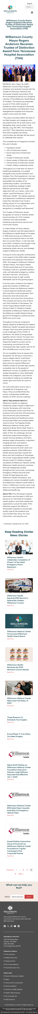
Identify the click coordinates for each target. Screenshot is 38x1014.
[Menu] (32, 12)
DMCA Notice (10, 999)
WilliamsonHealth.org (11, 490)
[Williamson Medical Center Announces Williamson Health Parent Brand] (19, 621)
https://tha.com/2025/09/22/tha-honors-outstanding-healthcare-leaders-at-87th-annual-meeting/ (17, 394)
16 (23, 870)
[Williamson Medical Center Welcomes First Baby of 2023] (19, 688)
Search (29, 4)
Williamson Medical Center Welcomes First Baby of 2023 (19, 700)
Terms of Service (23, 1009)
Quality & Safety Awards (13, 989)
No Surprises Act (11, 996)
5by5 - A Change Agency (29, 1012)
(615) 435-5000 (9, 944)
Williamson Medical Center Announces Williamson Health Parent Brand (19, 633)
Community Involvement (14, 983)
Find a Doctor (10, 954)
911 (20, 946)
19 (15, 874)
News (7, 979)
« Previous (10, 870)
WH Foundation (10, 986)
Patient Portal (10, 961)
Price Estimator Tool (12, 967)
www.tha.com (21, 516)
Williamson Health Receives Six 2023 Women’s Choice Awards (18, 667)
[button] (29, 897)
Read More (10, 569)
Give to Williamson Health (14, 976)
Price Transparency (12, 964)
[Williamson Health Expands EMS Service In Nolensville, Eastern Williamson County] (19, 585)
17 (27, 870)
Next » (21, 874)
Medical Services (11, 957)
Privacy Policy (10, 1009)
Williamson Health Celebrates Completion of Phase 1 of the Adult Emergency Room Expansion (18, 562)
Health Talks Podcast (12, 993)
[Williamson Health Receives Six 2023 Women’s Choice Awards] (19, 654)
